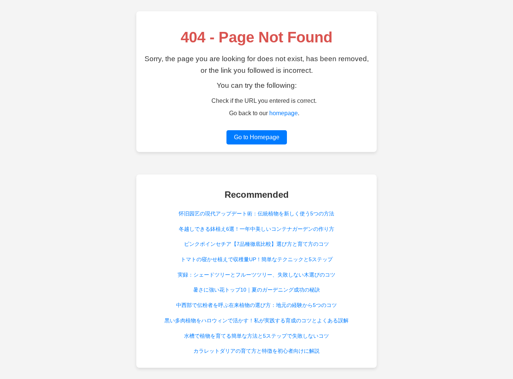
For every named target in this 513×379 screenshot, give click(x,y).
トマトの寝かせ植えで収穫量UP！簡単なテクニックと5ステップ (257, 259)
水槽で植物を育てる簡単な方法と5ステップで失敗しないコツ (256, 336)
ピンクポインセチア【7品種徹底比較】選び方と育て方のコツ (256, 244)
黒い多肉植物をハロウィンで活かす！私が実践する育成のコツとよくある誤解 (256, 320)
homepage (283, 113)
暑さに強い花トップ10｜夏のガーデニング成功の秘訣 (256, 290)
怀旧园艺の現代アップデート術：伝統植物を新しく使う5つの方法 (256, 214)
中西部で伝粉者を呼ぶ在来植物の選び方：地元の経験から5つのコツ (256, 305)
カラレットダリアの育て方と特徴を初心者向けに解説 (256, 351)
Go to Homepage (256, 137)
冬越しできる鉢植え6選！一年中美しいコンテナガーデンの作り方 (256, 229)
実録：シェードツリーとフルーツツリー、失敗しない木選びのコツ (256, 275)
